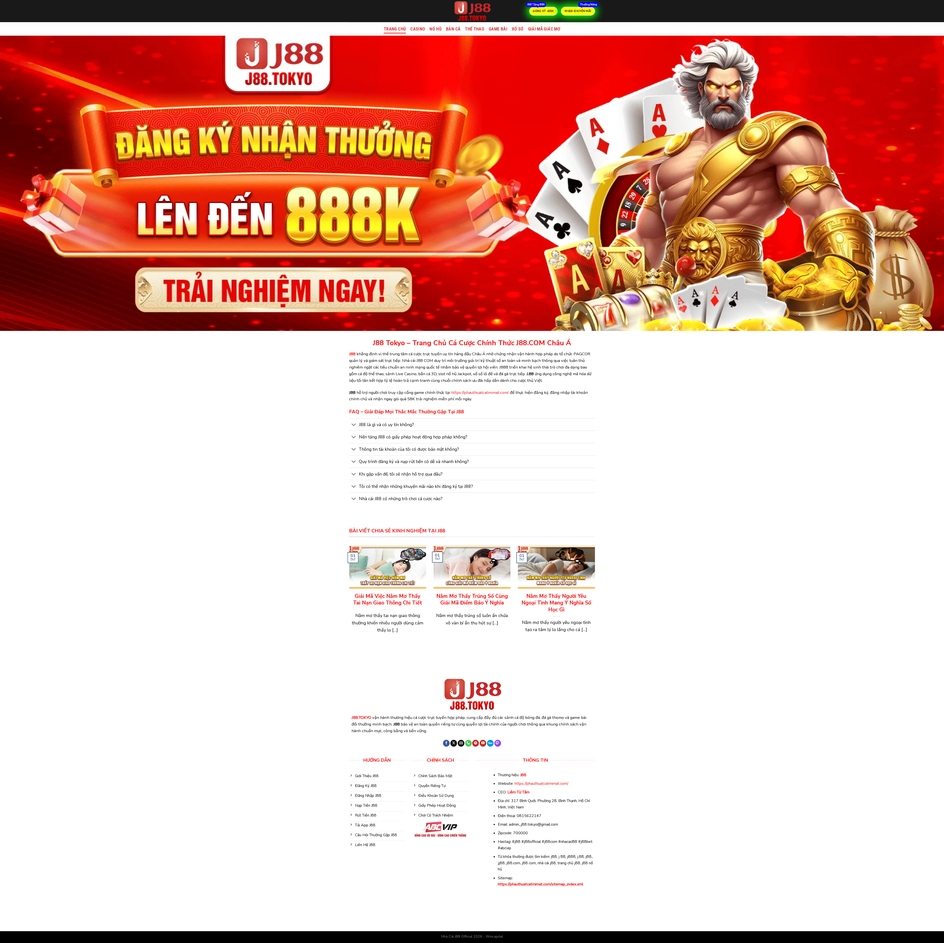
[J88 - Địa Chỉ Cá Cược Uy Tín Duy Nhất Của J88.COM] (472, 11)
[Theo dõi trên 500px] (490, 743)
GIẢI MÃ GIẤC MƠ (544, 29)
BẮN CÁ (453, 29)
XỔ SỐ (518, 29)
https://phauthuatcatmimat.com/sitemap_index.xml (540, 884)
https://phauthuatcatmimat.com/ (480, 392)
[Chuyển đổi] (354, 425)
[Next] (596, 599)
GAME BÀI (498, 29)
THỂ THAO (474, 29)
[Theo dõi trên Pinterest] (475, 743)
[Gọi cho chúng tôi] (468, 743)
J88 (352, 354)
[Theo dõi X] (453, 743)
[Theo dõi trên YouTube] (483, 743)
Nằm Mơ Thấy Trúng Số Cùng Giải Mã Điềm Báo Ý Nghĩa (472, 599)
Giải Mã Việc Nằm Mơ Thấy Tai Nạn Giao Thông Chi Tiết (387, 599)
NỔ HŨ (435, 29)
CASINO (417, 29)
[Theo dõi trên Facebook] (446, 743)
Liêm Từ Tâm (518, 792)
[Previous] (348, 599)
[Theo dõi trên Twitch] (497, 743)
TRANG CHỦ (395, 29)
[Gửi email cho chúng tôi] (461, 743)
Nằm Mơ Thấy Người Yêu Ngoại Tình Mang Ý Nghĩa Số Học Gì (556, 603)
